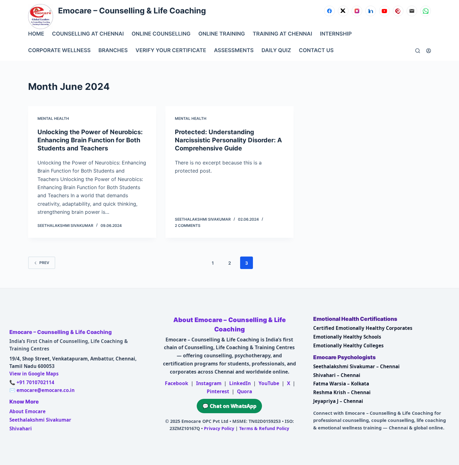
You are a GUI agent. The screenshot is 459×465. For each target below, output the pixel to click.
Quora (244, 391)
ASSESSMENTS (234, 50)
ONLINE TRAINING (221, 34)
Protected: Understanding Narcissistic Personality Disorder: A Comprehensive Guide (228, 140)
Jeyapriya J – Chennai (338, 401)
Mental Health (53, 118)
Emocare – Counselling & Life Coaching (132, 11)
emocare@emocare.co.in (46, 390)
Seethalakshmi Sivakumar (40, 420)
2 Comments (187, 225)
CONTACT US (316, 50)
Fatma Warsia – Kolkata (341, 383)
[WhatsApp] (425, 11)
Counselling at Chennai (88, 34)
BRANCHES (113, 50)
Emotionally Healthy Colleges (348, 345)
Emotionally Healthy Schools (347, 337)
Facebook (176, 383)
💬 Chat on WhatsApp (229, 406)
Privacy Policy (219, 428)
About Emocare (27, 411)
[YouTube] (384, 11)
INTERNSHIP (336, 34)
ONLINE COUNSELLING (160, 34)
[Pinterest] (398, 11)
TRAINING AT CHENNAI (282, 34)
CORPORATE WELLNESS (59, 50)
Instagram (208, 383)
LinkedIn (240, 383)
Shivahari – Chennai (336, 375)
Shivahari (20, 428)
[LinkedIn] (370, 11)
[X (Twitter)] (343, 11)
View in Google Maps (34, 373)
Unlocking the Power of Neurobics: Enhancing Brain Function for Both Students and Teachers (90, 140)
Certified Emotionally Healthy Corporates (362, 328)
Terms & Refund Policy (264, 428)
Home (36, 34)
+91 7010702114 (35, 382)
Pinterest (218, 391)
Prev (44, 262)
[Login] (428, 50)
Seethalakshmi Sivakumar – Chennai (356, 366)
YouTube (269, 383)
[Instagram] (357, 11)
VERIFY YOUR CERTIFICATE (171, 50)
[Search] (417, 50)
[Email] (412, 11)
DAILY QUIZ (276, 50)
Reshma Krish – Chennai (342, 392)
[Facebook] (329, 11)
